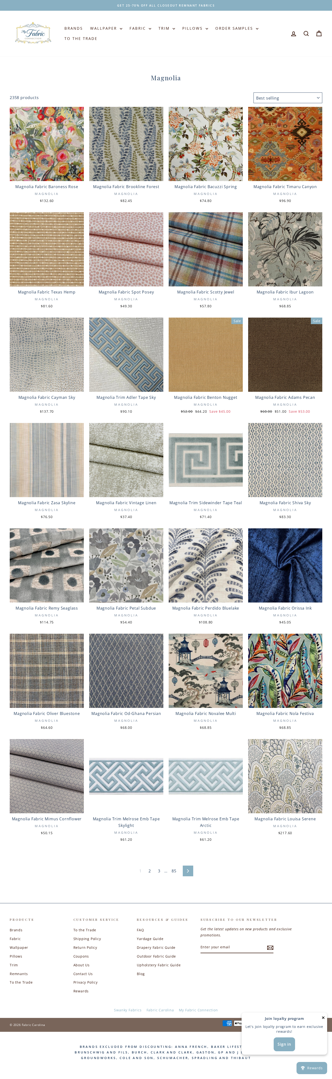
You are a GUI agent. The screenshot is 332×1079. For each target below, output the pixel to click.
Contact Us (83, 973)
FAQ (140, 930)
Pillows (193, 28)
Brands (73, 28)
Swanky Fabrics (127, 1010)
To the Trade (21, 982)
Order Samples (235, 28)
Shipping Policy (87, 938)
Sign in (284, 1044)
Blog (141, 973)
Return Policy (85, 947)
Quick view (46, 174)
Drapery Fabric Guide (156, 947)
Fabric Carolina (160, 1010)
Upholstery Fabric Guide (159, 965)
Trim (164, 28)
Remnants (19, 973)
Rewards (81, 991)
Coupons (81, 956)
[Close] (323, 1018)
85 (174, 871)
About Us (81, 965)
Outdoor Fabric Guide (156, 956)
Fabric (139, 28)
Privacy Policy (85, 982)
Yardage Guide (150, 938)
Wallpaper (104, 28)
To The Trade (80, 38)
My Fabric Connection (198, 1010)
